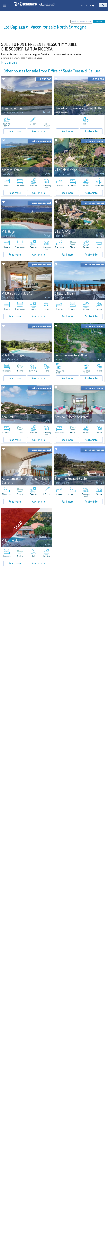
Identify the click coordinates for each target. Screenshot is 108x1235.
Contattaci (45, 54)
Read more (15, 131)
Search (98, 21)
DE (86, 5)
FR (90, 5)
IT (79, 5)
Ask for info (38, 131)
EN (82, 5)
